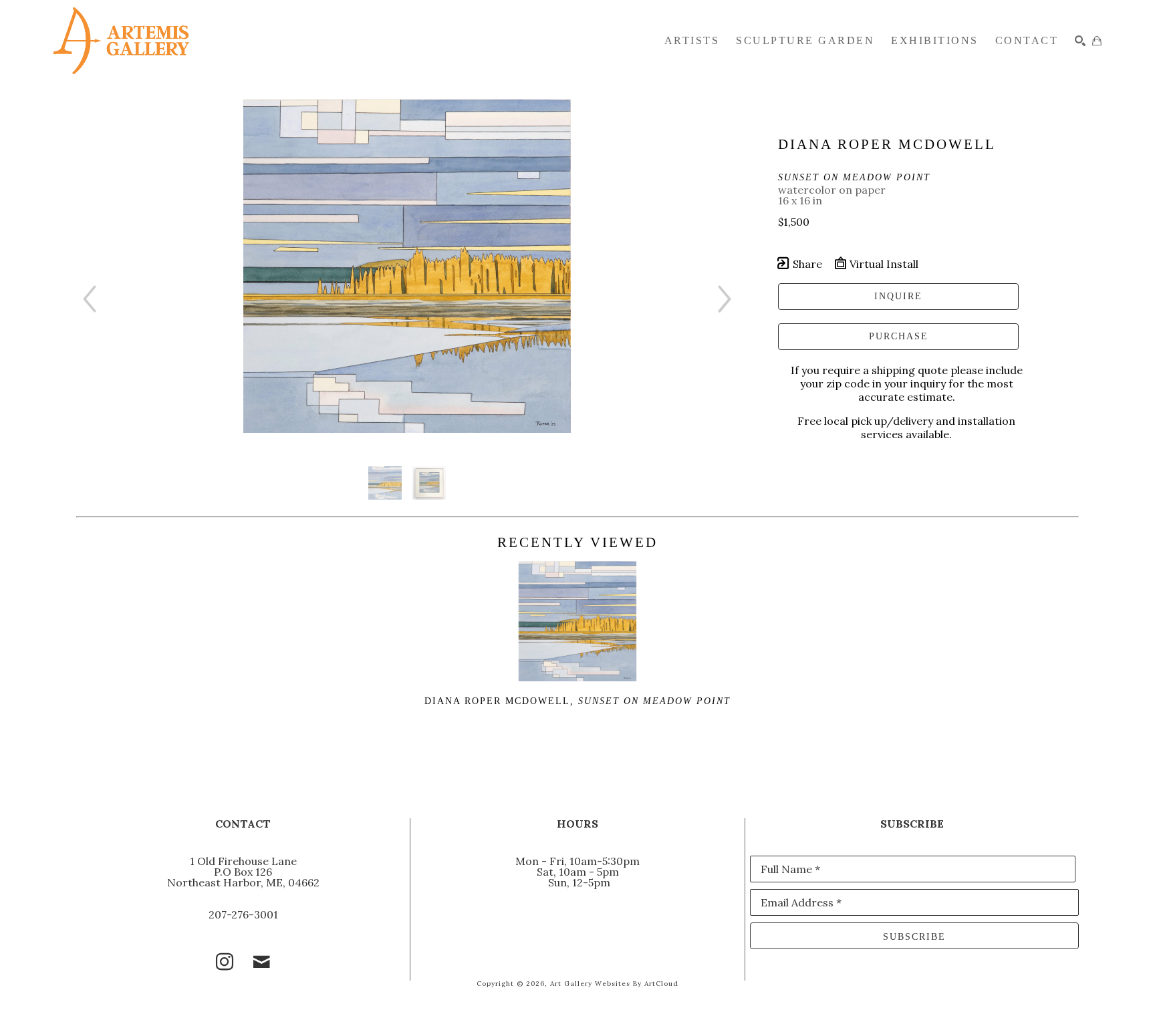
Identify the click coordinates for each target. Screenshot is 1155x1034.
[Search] (1080, 40)
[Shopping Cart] (1097, 40)
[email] (262, 962)
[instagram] (224, 962)
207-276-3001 (243, 914)
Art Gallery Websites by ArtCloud (614, 983)
